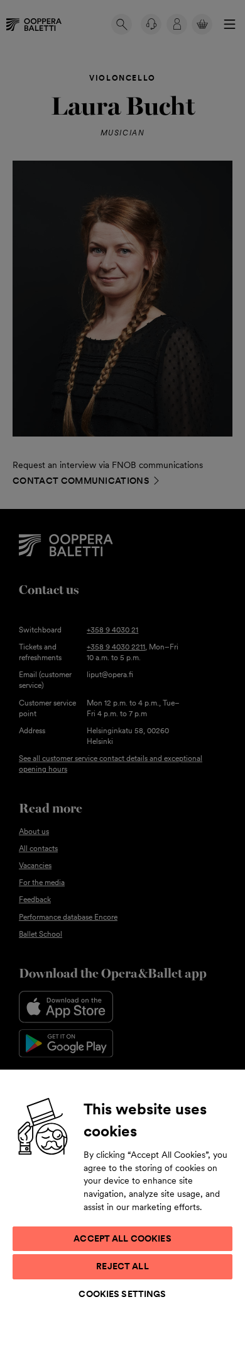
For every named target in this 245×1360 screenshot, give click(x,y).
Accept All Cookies (123, 1238)
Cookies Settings (122, 1294)
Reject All (122, 1266)
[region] (122, 1214)
